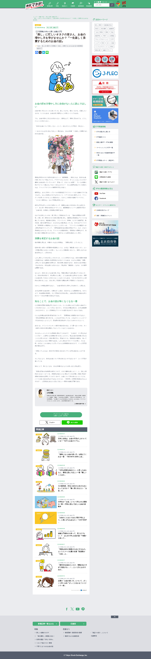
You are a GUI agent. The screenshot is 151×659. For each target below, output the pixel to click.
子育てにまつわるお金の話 (44, 646)
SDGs (111, 46)
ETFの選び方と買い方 (103, 132)
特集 (57, 6)
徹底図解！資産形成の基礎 (73, 632)
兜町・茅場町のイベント (104, 215)
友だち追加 (74, 422)
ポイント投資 (110, 43)
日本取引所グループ (102, 210)
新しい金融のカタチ (42, 632)
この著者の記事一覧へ (79, 403)
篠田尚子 (39, 48)
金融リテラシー (107, 50)
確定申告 (97, 35)
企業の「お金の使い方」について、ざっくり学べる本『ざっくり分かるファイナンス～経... (72, 583)
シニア (97, 43)
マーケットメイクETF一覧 (104, 147)
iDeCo (96, 28)
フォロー (52, 422)
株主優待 (103, 28)
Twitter (96, 2)
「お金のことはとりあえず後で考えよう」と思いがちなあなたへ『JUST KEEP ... (72, 520)
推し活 (44, 46)
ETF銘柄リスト (101, 137)
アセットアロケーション (102, 39)
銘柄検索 (81, 6)
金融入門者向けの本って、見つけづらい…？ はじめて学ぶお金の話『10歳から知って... (72, 535)
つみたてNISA (99, 32)
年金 (112, 32)
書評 (48, 46)
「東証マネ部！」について (106, 2)
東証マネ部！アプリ (106, 172)
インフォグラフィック (101, 46)
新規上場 (97, 50)
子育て (105, 35)
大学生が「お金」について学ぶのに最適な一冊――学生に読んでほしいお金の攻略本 (72, 504)
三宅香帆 (53, 46)
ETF (113, 39)
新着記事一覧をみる (46, 624)
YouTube (98, 2)
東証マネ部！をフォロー (107, 182)
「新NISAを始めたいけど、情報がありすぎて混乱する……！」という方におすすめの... (72, 567)
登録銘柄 (89, 6)
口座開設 (111, 35)
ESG (103, 43)
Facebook (95, 2)
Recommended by (75, 590)
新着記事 (50, 6)
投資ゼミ (65, 6)
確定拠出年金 (108, 25)
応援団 (73, 6)
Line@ (100, 2)
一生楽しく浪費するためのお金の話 (66, 46)
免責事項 (94, 636)
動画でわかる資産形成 (72, 636)
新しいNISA (98, 25)
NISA (107, 32)
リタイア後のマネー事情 (44, 643)
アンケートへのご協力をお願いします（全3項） (61, 414)
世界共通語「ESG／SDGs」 (45, 639)
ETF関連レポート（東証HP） (105, 160)
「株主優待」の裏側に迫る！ (45, 636)
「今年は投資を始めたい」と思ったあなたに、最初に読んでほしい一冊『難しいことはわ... (72, 472)
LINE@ (83, 609)
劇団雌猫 (80, 46)
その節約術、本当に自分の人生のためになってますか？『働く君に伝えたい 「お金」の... (72, 488)
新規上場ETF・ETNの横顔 (104, 142)
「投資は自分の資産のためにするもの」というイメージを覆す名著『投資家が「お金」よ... (72, 551)
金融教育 (111, 28)
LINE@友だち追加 (105, 177)
